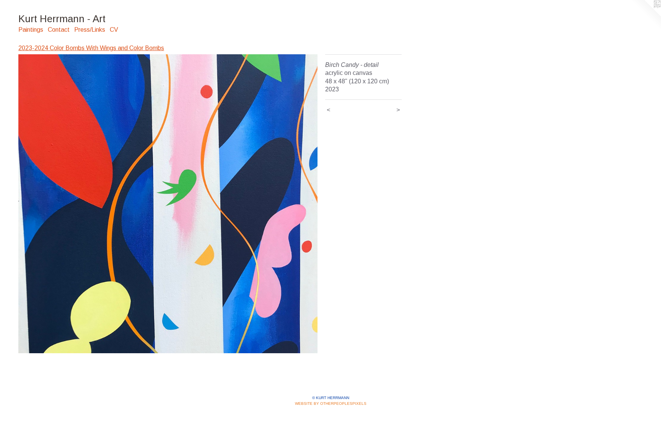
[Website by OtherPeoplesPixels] (645, 15)
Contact (59, 29)
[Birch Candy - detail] (167, 203)
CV (114, 29)
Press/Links (89, 29)
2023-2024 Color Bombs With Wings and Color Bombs (91, 48)
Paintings (30, 29)
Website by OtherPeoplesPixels (330, 403)
